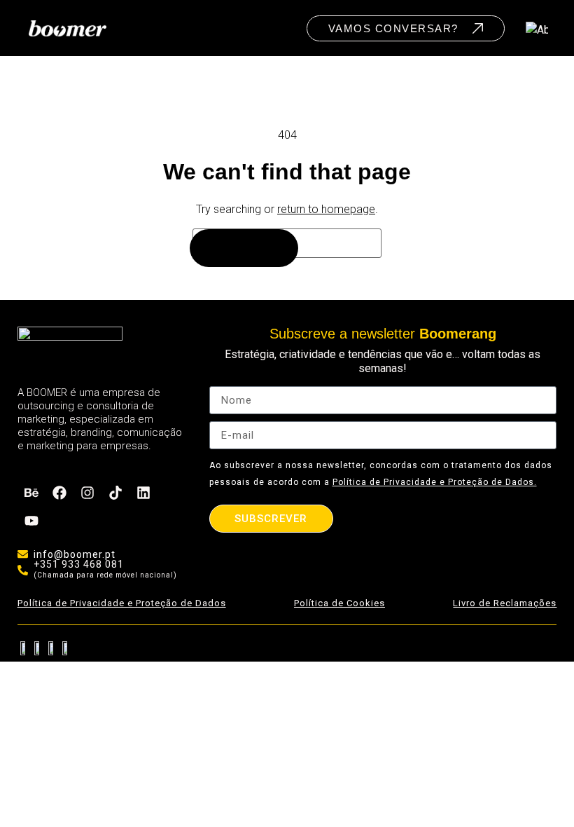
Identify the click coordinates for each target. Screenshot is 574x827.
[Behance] (32, 493)
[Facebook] (60, 493)
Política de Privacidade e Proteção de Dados (122, 603)
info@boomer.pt (74, 554)
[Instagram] (88, 493)
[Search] (244, 248)
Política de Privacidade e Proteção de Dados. (434, 482)
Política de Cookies (339, 603)
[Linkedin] (144, 493)
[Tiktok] (116, 493)
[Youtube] (32, 521)
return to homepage (326, 209)
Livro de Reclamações (504, 603)
